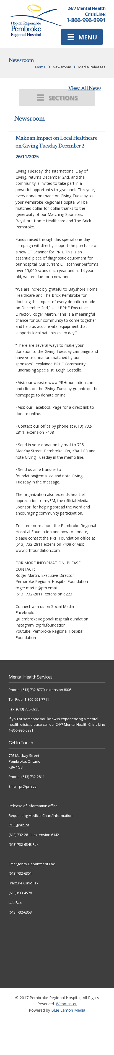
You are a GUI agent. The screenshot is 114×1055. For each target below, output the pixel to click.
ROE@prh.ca (19, 824)
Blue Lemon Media (68, 1010)
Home (40, 66)
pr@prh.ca (28, 786)
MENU (87, 37)
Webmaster (66, 1003)
